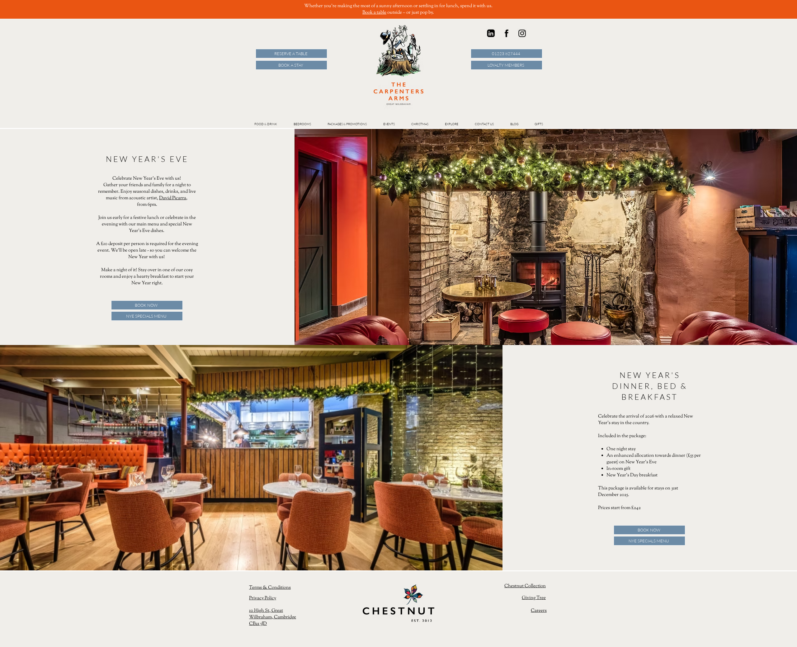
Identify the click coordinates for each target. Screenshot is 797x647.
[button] (389, 124)
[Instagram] (522, 33)
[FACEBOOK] (506, 33)
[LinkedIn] (491, 33)
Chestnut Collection (525, 586)
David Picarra (172, 198)
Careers (539, 610)
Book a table (374, 12)
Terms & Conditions (270, 587)
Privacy (257, 598)
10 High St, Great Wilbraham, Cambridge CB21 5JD (272, 617)
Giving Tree (534, 598)
